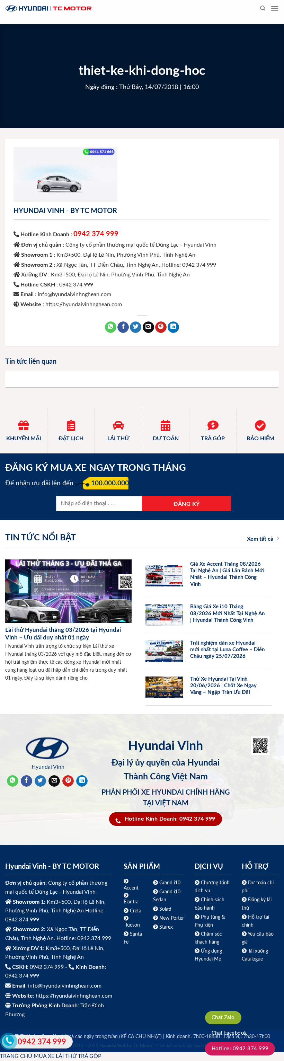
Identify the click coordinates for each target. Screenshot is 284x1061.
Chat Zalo (223, 1017)
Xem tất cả (260, 539)
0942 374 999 (95, 234)
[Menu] (274, 8)
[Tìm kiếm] (262, 8)
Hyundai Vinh (48, 767)
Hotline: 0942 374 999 (240, 1048)
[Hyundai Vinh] (91, 8)
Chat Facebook (229, 1033)
